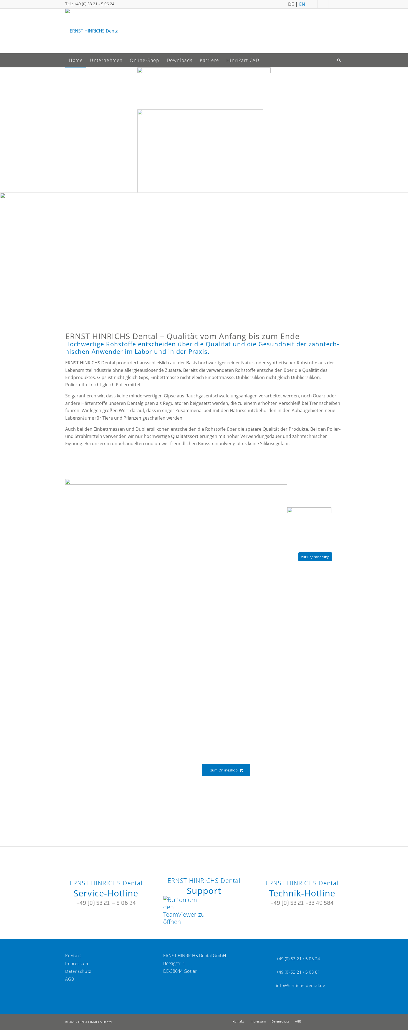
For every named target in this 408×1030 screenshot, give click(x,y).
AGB (69, 979)
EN (302, 3)
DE (291, 3)
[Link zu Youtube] (336, 4)
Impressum (76, 963)
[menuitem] (75, 60)
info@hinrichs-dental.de (300, 985)
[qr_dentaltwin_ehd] (309, 511)
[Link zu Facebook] (313, 4)
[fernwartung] (184, 921)
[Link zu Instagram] (325, 4)
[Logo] (92, 31)
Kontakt (73, 955)
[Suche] (339, 60)
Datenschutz (78, 971)
